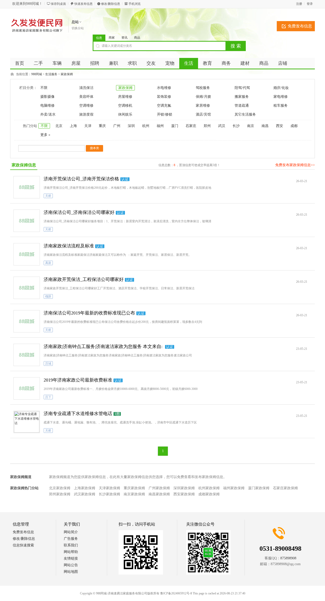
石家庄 (191, 126)
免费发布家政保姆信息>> (295, 165)
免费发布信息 (300, 26)
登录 (310, 4)
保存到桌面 (58, 4)
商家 (112, 37)
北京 (58, 126)
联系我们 (71, 545)
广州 (116, 126)
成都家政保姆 (209, 494)
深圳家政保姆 (184, 488)
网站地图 (71, 572)
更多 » (45, 135)
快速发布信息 (83, 4)
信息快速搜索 (23, 545)
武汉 (221, 126)
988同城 (36, 74)
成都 (294, 126)
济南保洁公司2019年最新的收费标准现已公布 (89, 312)
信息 (99, 38)
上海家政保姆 (84, 488)
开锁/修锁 (164, 114)
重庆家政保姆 (134, 488)
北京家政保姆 (59, 488)
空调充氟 (164, 105)
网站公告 (71, 565)
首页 (19, 63)
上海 (73, 126)
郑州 (207, 126)
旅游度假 (86, 114)
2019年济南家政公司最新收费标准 (78, 380)
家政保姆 (67, 74)
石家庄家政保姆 (285, 488)
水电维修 (164, 88)
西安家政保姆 (184, 494)
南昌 (265, 126)
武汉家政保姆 (84, 494)
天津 (87, 126)
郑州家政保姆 (59, 494)
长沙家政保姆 (109, 494)
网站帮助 (71, 552)
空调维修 (86, 105)
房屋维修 (125, 97)
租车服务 (280, 105)
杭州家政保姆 (209, 488)
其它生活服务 (245, 114)
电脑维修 (47, 105)
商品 (137, 37)
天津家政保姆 (109, 488)
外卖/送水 (48, 114)
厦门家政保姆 (258, 488)
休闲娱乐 (125, 114)
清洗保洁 (86, 88)
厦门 (174, 126)
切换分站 (78, 28)
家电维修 (280, 97)
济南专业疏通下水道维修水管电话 (78, 413)
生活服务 (51, 74)
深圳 (131, 126)
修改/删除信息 (110, 4)
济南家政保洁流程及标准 (69, 245)
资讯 (124, 37)
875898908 (288, 558)
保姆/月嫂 (203, 97)
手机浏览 (134, 4)
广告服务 (71, 539)
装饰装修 (164, 97)
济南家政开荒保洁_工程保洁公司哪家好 (84, 279)
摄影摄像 (47, 97)
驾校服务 (203, 88)
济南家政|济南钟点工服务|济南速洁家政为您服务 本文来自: (104, 346)
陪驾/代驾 (242, 88)
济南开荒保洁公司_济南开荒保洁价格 (81, 178)
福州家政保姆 (234, 488)
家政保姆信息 (24, 165)
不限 (43, 88)
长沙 (236, 126)
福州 (160, 126)
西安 (279, 126)
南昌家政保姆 (159, 494)
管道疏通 (242, 105)
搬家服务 (242, 97)
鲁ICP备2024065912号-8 (176, 593)
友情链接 (71, 558)
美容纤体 (86, 97)
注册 (299, 4)
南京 (250, 126)
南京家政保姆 (134, 494)
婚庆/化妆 (281, 88)
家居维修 (203, 105)
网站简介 (71, 532)
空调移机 (125, 105)
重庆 (102, 126)
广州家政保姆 (159, 488)
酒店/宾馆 (203, 114)
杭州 (145, 126)
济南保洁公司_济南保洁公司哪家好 (79, 212)
